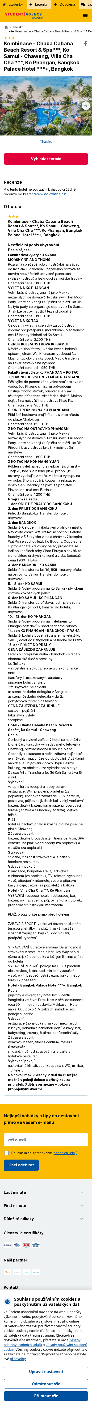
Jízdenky (15, 4)
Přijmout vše (46, 1395)
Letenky (41, 4)
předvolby (18, 1359)
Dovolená (67, 4)
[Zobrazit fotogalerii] (46, 105)
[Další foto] (86, 105)
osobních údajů (65, 1153)
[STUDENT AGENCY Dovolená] (21, 15)
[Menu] (85, 15)
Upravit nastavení (46, 1371)
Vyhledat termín (46, 158)
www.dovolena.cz (50, 194)
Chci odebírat (21, 1165)
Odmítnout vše (46, 1383)
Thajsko (46, 141)
